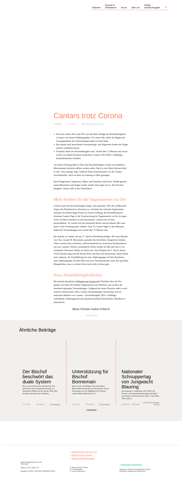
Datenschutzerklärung (136, 469)
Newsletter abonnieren (131, 465)
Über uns (135, 7)
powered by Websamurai (136, 471)
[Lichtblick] (41, 10)
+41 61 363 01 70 (32, 468)
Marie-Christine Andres (80, 467)
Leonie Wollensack (78, 471)
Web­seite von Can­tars (86, 281)
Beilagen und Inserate (82, 455)
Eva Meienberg (55, 404)
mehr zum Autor (92, 315)
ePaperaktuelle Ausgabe (152, 6)
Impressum (123, 469)
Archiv (124, 7)
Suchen (166, 7)
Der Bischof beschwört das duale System (38, 376)
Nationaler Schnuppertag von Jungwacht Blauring (137, 379)
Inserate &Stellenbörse (111, 6)
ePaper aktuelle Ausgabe (83, 458)
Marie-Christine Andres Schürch (92, 124)
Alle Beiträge (91, 410)
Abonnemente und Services (84, 452)
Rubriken (96, 7)
